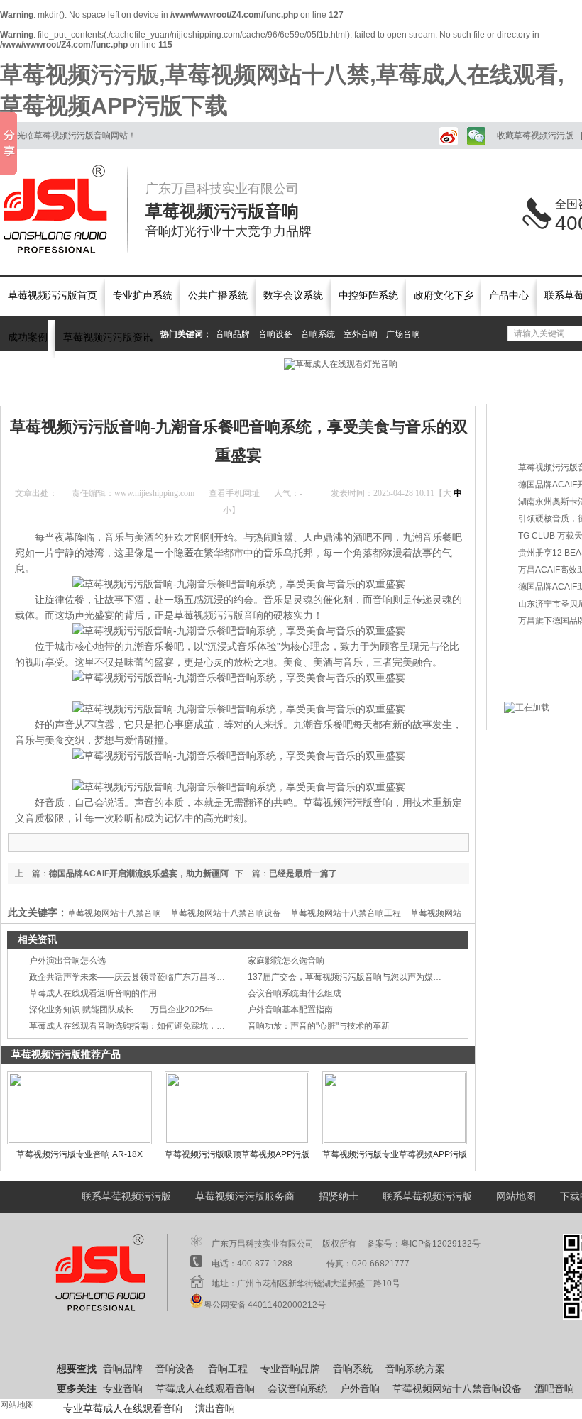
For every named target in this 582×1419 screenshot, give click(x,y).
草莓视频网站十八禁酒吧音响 (234, 387)
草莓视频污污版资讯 (108, 337)
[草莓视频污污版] (64, 209)
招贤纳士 (338, 1196)
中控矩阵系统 (368, 295)
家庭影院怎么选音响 (286, 961)
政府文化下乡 (443, 295)
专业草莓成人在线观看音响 (122, 1408)
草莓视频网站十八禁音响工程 (345, 913)
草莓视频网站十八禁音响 (114, 913)
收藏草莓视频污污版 (535, 135)
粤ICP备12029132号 (441, 1244)
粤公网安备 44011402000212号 (265, 1305)
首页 (58, 387)
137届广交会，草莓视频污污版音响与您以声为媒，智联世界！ (366, 977)
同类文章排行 (546, 440)
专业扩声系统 (142, 295)
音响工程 (228, 1369)
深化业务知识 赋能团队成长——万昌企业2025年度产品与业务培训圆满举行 (172, 1010)
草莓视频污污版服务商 (245, 1196)
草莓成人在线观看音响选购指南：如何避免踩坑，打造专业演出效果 (157, 1026)
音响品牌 (233, 334)
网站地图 (516, 1196)
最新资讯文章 (546, 647)
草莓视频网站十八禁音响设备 (225, 913)
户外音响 (360, 1389)
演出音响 (215, 1408)
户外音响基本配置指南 (290, 1010)
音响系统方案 (415, 1369)
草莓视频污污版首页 (52, 295)
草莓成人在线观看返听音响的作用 (93, 993)
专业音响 (123, 1389)
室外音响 (361, 334)
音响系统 (318, 334)
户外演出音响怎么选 (67, 961)
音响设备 (275, 334)
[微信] (475, 135)
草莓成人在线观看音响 (205, 1389)
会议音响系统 (297, 1389)
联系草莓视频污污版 (126, 1196)
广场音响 (403, 334)
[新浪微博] (446, 135)
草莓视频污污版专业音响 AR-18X (79, 1154)
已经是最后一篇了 (303, 873)
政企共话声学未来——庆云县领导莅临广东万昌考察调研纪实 (144, 977)
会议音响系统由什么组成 (294, 993)
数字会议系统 (293, 295)
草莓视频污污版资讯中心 (123, 387)
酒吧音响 (554, 1389)
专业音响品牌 (290, 1369)
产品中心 (509, 295)
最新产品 (536, 415)
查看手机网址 (234, 493)
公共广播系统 (218, 295)
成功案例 (28, 337)
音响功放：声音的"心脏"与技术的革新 (319, 1026)
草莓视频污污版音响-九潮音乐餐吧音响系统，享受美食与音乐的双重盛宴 (436, 387)
